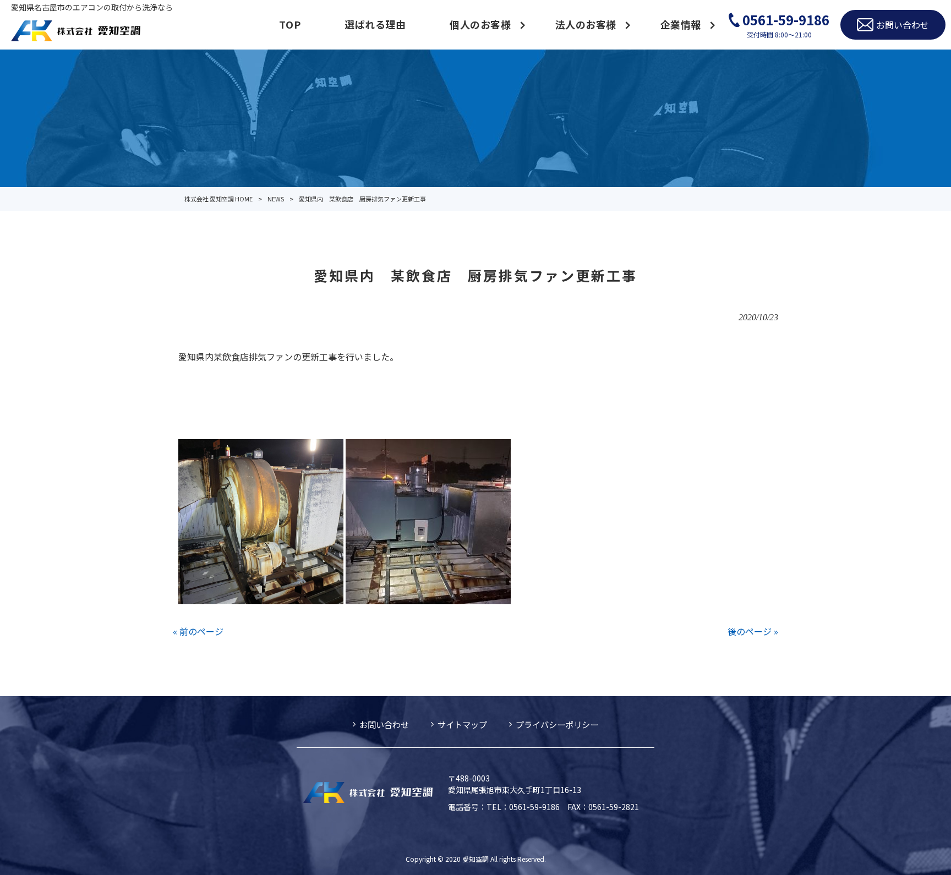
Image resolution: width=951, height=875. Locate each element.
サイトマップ (462, 724)
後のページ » (753, 631)
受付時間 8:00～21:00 (785, 24)
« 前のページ (198, 631)
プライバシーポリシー (557, 724)
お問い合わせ (384, 724)
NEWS (275, 198)
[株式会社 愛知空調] (75, 32)
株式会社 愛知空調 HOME (218, 198)
